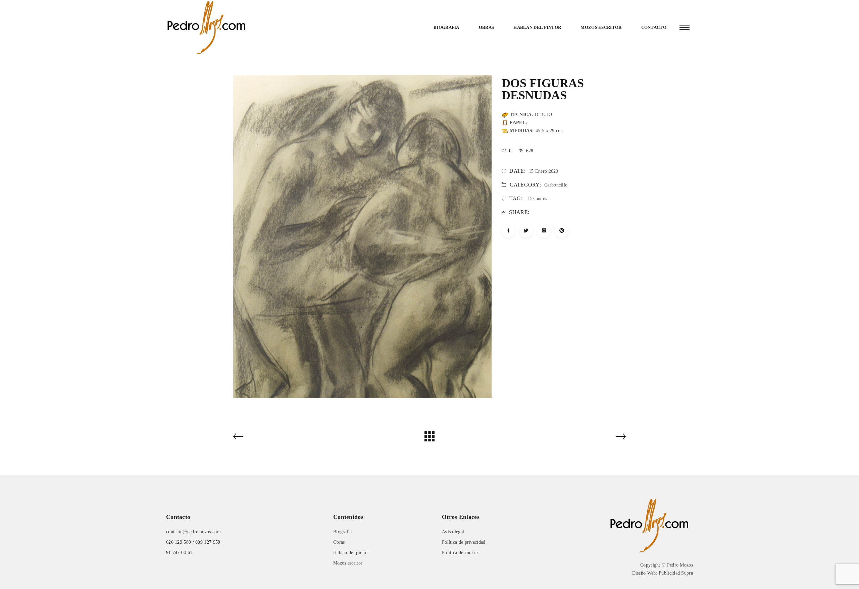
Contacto (653, 27)
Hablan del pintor (537, 27)
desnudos (537, 198)
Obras (486, 27)
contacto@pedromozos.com (193, 531)
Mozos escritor (600, 27)
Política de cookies (460, 552)
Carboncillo (555, 185)
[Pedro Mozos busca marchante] (651, 525)
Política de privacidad (464, 542)
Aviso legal (453, 531)
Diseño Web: (644, 573)
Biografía (446, 27)
